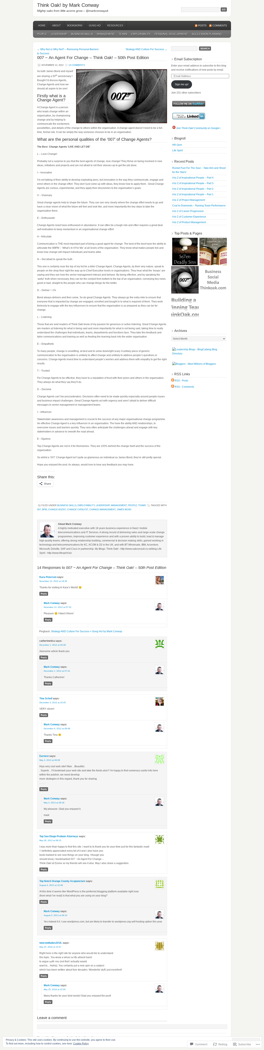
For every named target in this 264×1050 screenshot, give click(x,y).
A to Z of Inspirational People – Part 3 (192, 183)
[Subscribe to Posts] (172, 380)
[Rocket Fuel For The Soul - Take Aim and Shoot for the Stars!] (213, 251)
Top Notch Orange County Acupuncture (62, 881)
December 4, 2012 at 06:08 (57, 728)
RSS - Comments (184, 386)
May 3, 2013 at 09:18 (54, 802)
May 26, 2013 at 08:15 (50, 840)
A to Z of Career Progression (188, 211)
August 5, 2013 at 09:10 (55, 915)
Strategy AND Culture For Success (146, 49)
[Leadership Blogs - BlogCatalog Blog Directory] (199, 353)
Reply (44, 593)
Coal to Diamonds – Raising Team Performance (199, 205)
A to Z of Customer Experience (189, 216)
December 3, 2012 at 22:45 (52, 702)
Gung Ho (95, 25)
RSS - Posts (181, 380)
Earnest (44, 756)
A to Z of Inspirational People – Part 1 (192, 194)
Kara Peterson (48, 577)
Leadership (59, 34)
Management (106, 34)
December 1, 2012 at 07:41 (57, 671)
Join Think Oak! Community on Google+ (198, 128)
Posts (202, 25)
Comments (219, 25)
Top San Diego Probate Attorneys (58, 836)
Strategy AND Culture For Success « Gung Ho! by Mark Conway (86, 631)
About (56, 25)
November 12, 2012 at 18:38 (53, 581)
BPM (44, 509)
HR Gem (177, 144)
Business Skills (82, 34)
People (42, 34)
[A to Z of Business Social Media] (213, 280)
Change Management (102, 509)
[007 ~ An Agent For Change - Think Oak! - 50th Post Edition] (185, 280)
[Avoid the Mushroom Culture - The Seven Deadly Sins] (185, 251)
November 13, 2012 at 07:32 (57, 607)
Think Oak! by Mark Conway (68, 5)
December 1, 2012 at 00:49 (52, 645)
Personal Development (171, 34)
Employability (141, 34)
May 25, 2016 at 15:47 (50, 947)
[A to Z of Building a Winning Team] (185, 308)
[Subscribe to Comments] (172, 386)
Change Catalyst (77, 509)
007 (39, 509)
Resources (115, 25)
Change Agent (57, 509)
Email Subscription (188, 59)
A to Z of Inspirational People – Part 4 (192, 177)
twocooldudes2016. (50, 942)
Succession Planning (207, 34)
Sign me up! (181, 84)
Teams (123, 34)
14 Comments (76, 65)
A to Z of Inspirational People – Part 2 (192, 188)
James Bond (124, 509)
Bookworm (74, 25)
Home (42, 25)
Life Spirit (177, 150)
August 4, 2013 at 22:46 (51, 885)
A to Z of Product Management (189, 222)
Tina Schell (45, 698)
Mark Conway (52, 603)
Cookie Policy (81, 1043)
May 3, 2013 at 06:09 (49, 760)
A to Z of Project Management (188, 200)
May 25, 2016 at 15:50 (55, 989)
